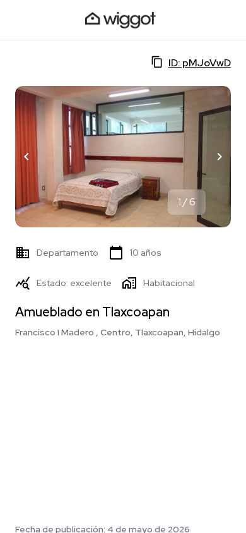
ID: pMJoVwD (199, 62)
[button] (26, 156)
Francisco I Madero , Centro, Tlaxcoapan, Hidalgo (117, 332)
